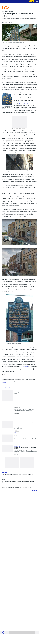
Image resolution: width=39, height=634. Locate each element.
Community (20, 434)
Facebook (6, 375)
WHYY (3, 1)
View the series (17, 413)
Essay (3, 11)
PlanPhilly (16, 389)
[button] (3, 632)
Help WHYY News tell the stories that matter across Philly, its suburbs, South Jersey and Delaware (18, 481)
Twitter (8, 375)
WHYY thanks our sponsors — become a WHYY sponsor (18, 128)
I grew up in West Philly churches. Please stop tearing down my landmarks (25, 448)
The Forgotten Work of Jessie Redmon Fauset (27, 103)
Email (10, 375)
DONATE (32, 1)
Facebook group (24, 366)
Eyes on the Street (9, 11)
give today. (4, 382)
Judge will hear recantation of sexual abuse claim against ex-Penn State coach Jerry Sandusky (17, 474)
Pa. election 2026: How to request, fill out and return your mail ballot (13, 478)
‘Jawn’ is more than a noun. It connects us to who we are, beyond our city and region (25, 436)
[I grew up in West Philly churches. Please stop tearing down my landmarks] (7, 449)
